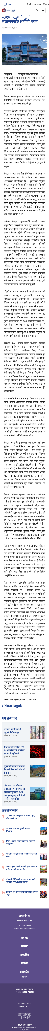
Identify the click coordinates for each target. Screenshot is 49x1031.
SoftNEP (26, 1030)
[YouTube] (24, 1017)
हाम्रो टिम (24, 977)
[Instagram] (29, 1017)
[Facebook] (20, 1017)
